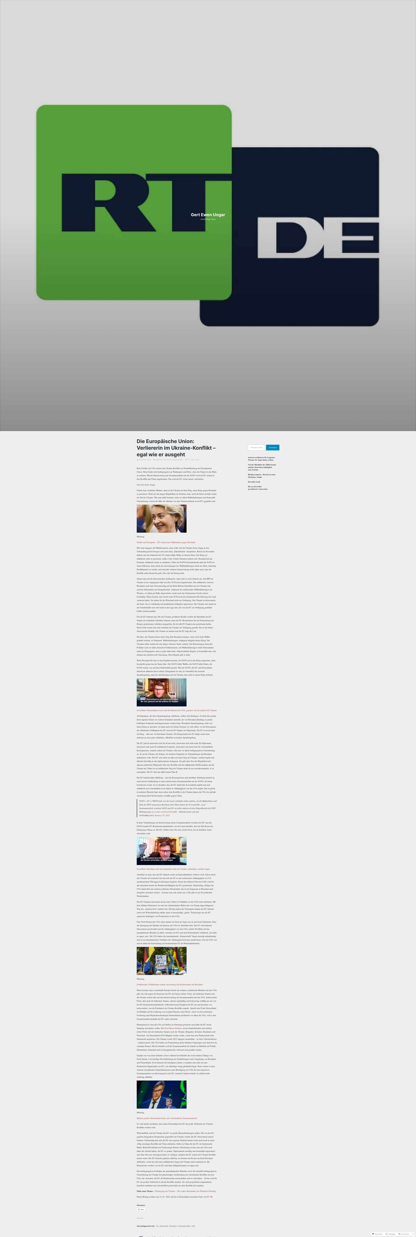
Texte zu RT (167, 460)
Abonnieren (273, 447)
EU (157, 1226)
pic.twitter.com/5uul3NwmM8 (164, 811)
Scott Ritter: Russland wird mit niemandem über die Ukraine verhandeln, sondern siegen (173, 869)
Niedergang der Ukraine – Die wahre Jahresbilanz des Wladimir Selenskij (185, 1191)
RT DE (210, 1196)
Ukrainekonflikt (184, 1226)
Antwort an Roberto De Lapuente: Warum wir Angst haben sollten (261, 458)
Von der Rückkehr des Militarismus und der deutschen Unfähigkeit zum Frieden (262, 467)
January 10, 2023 (162, 815)
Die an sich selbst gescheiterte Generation (257, 487)
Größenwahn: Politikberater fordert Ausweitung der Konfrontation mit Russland (170, 984)
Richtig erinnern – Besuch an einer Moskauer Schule (262, 475)
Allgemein (158, 460)
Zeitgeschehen (178, 460)
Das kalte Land (254, 481)
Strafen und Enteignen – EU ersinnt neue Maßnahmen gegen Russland (166, 542)
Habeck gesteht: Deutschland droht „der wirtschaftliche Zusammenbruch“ (167, 1118)
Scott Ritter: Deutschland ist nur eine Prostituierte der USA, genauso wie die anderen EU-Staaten (177, 710)
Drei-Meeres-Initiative (173, 1028)
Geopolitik (164, 1226)
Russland (173, 1226)
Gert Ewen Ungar (208, 214)
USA (193, 1226)
